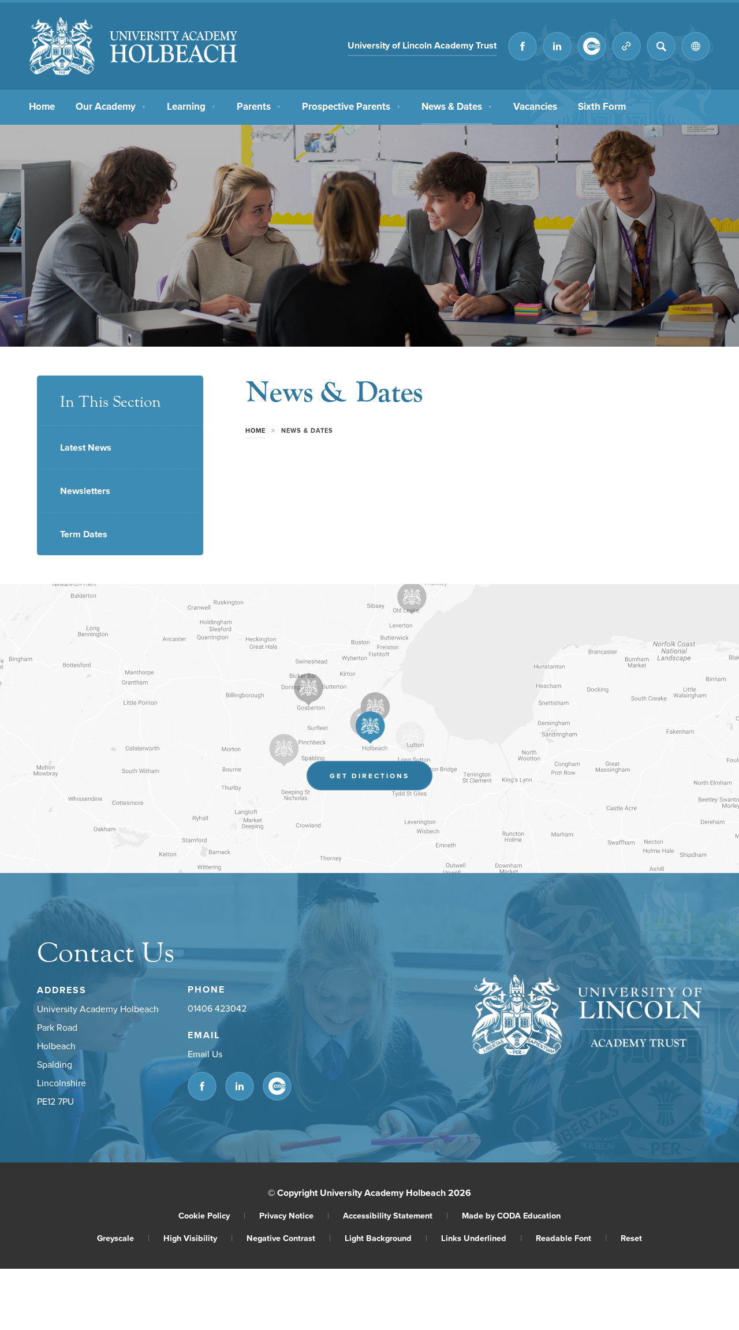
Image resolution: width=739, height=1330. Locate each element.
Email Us (205, 1053)
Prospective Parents (351, 106)
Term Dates (83, 534)
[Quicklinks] (626, 46)
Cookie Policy (211, 1215)
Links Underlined (481, 1238)
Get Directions (381, 778)
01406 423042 (217, 1008)
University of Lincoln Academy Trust (422, 47)
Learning (191, 106)
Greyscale (123, 1238)
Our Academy (111, 106)
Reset (631, 1238)
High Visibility (198, 1238)
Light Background (386, 1238)
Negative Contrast (289, 1238)
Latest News (85, 447)
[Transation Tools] (695, 46)
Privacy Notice (294, 1215)
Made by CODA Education (511, 1215)
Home (42, 106)
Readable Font (571, 1238)
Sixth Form (602, 107)
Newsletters (85, 490)
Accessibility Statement (395, 1215)
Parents (259, 106)
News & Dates (456, 106)
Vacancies (535, 106)
